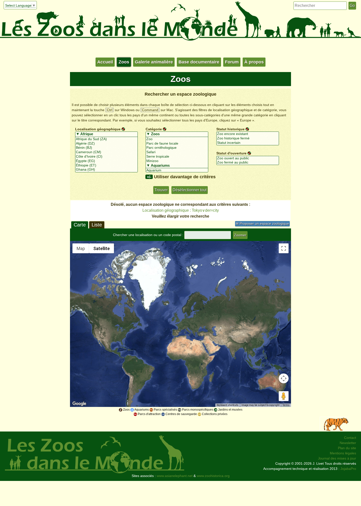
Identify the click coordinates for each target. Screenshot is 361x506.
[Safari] (177, 152)
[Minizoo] (177, 161)
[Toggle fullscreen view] (284, 248)
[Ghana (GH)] (106, 169)
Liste (97, 224)
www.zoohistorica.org (213, 476)
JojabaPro (348, 469)
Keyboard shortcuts (227, 405)
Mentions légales (343, 453)
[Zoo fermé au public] (248, 162)
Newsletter (348, 443)
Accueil (105, 62)
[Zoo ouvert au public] (248, 158)
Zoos (124, 62)
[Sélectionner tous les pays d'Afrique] (106, 134)
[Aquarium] (177, 170)
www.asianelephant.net (175, 476)
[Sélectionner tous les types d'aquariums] (177, 165)
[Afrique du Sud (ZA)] (106, 139)
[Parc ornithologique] (177, 148)
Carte (80, 224)
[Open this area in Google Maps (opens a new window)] (79, 404)
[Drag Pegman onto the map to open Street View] (284, 396)
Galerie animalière (154, 62)
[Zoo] (177, 139)
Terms (286, 405)
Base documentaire (199, 62)
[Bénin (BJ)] (106, 148)
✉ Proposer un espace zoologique (262, 223)
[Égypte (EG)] (106, 161)
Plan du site (347, 448)
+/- (149, 177)
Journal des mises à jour (337, 458)
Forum (232, 62)
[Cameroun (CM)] (106, 152)
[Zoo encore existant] (248, 134)
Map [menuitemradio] (81, 248)
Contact (350, 438)
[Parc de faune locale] (177, 143)
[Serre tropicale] (177, 156)
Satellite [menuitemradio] (101, 248)
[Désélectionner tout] (123, 129)
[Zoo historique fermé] (248, 138)
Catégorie (154, 129)
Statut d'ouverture (231, 153)
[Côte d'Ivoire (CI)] (106, 156)
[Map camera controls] (284, 378)
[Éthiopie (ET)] (106, 165)
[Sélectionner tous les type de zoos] (177, 134)
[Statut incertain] (248, 143)
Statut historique (230, 129)
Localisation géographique (98, 129)
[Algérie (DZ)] (106, 143)
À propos (254, 62)
